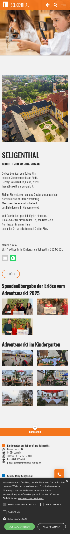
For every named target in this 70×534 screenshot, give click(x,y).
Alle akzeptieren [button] (20, 526)
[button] (35, 518)
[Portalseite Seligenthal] (48, 5)
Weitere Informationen (31, 498)
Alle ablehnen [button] (51, 526)
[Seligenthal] (13, 258)
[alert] (35, 506)
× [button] (66, 481)
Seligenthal (20, 5)
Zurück (11, 274)
